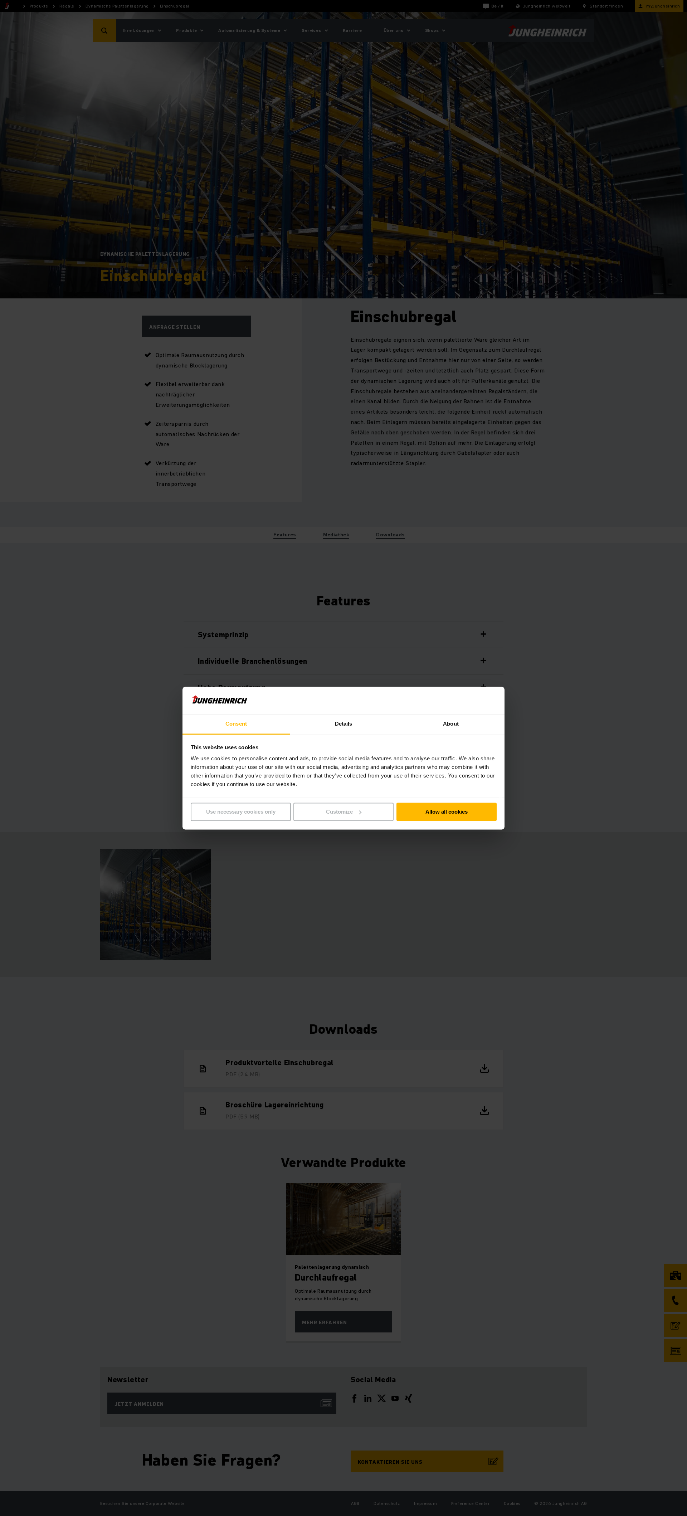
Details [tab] (343, 724)
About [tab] (451, 724)
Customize (339, 812)
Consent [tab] (236, 724)
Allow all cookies (446, 812)
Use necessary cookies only (241, 812)
